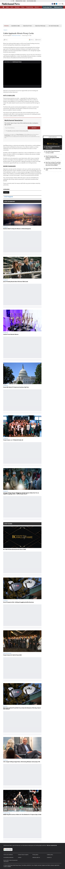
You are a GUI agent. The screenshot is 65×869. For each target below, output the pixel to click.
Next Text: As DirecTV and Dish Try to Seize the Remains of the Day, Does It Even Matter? (53, 164)
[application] (22, 74)
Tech (12, 7)
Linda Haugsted (8, 35)
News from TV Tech (27, 25)
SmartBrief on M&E (15, 25)
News (7, 7)
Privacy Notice (7, 135)
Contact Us (49, 857)
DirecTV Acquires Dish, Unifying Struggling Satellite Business (52, 158)
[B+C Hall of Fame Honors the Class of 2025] (52, 144)
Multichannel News (31, 1)
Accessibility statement (8, 857)
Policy (22, 7)
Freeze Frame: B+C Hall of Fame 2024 (53, 169)
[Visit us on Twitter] (54, 4)
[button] (61, 3)
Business (17, 7)
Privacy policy (35, 854)
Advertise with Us (36, 857)
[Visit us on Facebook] (52, 4)
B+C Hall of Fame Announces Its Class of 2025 (53, 152)
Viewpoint (5, 30)
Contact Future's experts (23, 854)
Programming (29, 7)
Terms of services (19, 134)
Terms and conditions (8, 854)
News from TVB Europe (40, 25)
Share (6, 39)
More (36, 7)
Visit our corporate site (52, 845)
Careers (19, 857)
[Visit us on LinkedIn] (56, 4)
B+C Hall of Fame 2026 (54, 25)
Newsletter (39, 39)
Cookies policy (50, 854)
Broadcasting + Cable (21, 1)
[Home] (3, 7)
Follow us (32, 39)
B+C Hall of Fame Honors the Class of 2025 (53, 147)
